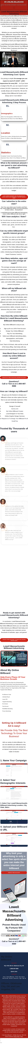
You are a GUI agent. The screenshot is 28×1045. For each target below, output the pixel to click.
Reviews (11, 978)
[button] (14, 8)
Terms (21, 1036)
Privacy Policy (17, 1036)
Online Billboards (10, 976)
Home (4, 976)
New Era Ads (5, 978)
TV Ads (16, 976)
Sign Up (24, 978)
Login (20, 978)
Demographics (7, 113)
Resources (15, 978)
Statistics (6, 152)
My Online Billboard (14, 2)
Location (5, 133)
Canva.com (14, 408)
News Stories (22, 976)
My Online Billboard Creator (14, 411)
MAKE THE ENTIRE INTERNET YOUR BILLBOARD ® (13, 5)
